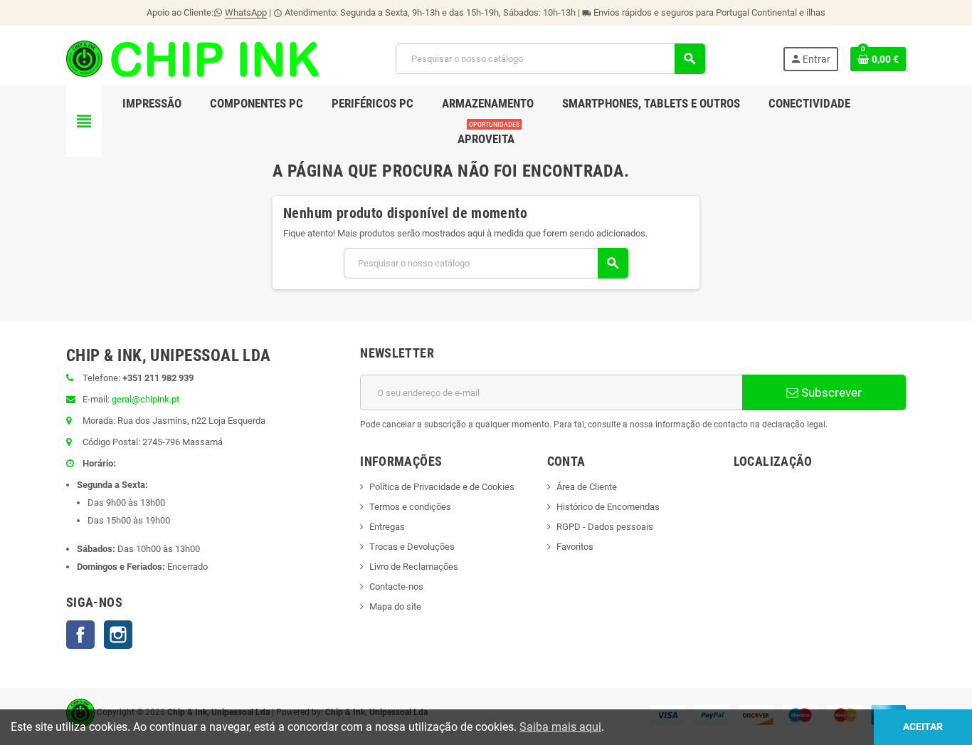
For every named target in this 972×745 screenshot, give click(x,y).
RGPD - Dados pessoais (604, 526)
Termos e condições (410, 506)
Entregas (387, 526)
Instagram (118, 634)
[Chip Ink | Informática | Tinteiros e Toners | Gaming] (192, 58)
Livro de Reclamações (413, 566)
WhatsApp (246, 12)
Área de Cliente (586, 486)
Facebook (80, 634)
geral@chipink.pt (145, 399)
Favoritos (574, 546)
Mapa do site (395, 606)
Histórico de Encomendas (608, 506)
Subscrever (830, 392)
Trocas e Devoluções (412, 546)
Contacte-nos (396, 586)
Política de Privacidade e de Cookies (441, 486)
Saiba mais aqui (560, 727)
